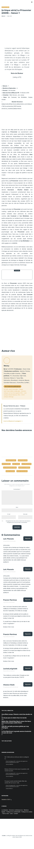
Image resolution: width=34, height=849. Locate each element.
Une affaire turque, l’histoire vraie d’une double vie (17, 714)
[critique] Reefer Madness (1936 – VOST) (14, 395)
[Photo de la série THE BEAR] (6, 274)
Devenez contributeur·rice (16, 810)
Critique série (5, 7)
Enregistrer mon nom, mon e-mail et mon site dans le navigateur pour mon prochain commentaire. (18, 521)
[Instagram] (10, 830)
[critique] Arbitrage (8, 396)
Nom (17, 507)
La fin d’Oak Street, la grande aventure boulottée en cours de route (16, 732)
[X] (7, 830)
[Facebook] (4, 830)
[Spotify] (26, 830)
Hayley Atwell (11, 460)
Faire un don (5, 813)
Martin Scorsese (24, 467)
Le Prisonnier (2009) (10, 467)
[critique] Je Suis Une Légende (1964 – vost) (15, 393)
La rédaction (5, 810)
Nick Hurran (10, 471)
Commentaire (17, 489)
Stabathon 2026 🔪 (7, 799)
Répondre (28, 538)
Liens (11, 813)
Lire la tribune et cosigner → (13, 421)
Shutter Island (22, 471)
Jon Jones (16, 464)
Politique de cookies (27, 811)
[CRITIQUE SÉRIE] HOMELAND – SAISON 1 (15, 391)
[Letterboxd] (23, 830)
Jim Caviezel (6, 464)
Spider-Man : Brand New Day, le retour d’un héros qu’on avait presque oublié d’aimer (16, 722)
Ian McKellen (23, 460)
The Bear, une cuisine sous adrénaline (19, 274)
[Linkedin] (17, 830)
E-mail (8, 514)
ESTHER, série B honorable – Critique (13, 389)
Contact (16, 813)
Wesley (3, 16)
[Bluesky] (20, 830)
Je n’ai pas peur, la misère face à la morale (14, 718)
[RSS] (29, 830)
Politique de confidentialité (13, 811)
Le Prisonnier (27, 464)
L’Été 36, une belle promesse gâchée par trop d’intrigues (15, 727)
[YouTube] (13, 830)
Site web (25, 514)
